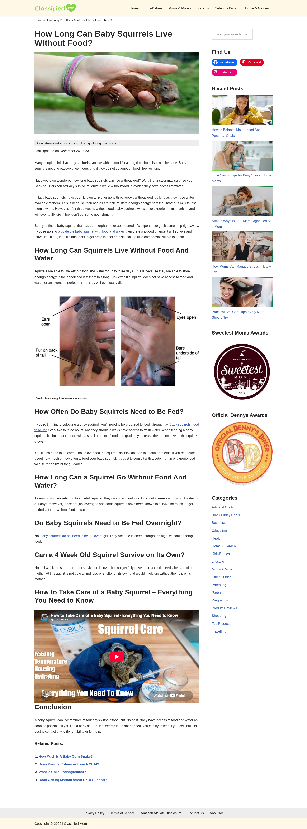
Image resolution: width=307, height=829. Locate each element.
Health (217, 538)
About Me (217, 813)
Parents (203, 8)
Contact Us (195, 813)
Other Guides (221, 577)
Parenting (219, 585)
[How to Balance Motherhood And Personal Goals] (242, 111)
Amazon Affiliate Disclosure (161, 813)
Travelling (219, 631)
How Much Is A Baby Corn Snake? (66, 756)
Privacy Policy (93, 813)
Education (219, 530)
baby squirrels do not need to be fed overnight (74, 536)
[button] (191, 8)
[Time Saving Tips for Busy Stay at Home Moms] (242, 157)
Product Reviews (224, 608)
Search (263, 34)
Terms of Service (122, 813)
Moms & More (222, 569)
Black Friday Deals (226, 515)
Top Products (221, 623)
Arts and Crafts (223, 507)
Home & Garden (224, 546)
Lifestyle (218, 561)
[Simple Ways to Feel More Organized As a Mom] (242, 202)
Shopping (219, 616)
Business (219, 523)
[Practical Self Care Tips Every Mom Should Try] (242, 293)
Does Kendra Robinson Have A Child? (69, 764)
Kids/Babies (153, 8)
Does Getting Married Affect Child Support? (73, 780)
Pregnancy (220, 600)
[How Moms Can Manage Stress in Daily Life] (242, 247)
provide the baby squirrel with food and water (91, 231)
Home (134, 8)
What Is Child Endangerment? (62, 772)
